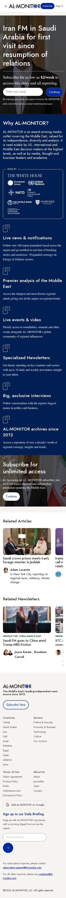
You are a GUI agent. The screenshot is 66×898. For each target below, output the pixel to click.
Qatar (6, 755)
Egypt (6, 750)
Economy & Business (44, 727)
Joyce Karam (23, 652)
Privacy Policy (10, 781)
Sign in (59, 6)
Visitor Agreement (12, 777)
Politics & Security (43, 722)
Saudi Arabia (10, 727)
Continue (11, 496)
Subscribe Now (15, 705)
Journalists (39, 781)
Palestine (7, 746)
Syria (5, 764)
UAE (5, 736)
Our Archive (40, 741)
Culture (37, 736)
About (37, 777)
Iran (5, 732)
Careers (38, 791)
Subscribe (47, 6)
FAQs (6, 786)
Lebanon (7, 760)
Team (36, 786)
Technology (40, 732)
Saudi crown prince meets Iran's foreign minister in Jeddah (26, 560)
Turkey (6, 722)
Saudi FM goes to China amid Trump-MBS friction (24, 642)
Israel (5, 741)
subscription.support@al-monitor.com (22, 867)
